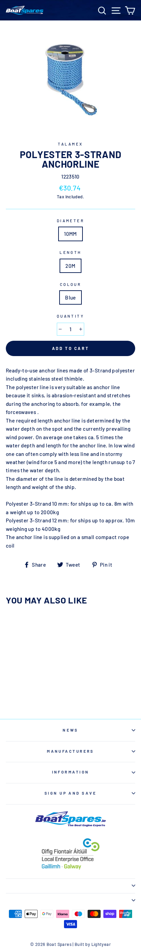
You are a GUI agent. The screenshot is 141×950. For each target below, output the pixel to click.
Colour (70, 284)
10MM (70, 234)
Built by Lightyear (93, 944)
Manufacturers (70, 751)
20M (70, 266)
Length (70, 252)
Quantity (71, 316)
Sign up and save (70, 793)
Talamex (70, 144)
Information (70, 772)
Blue (70, 297)
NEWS (70, 730)
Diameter (71, 220)
